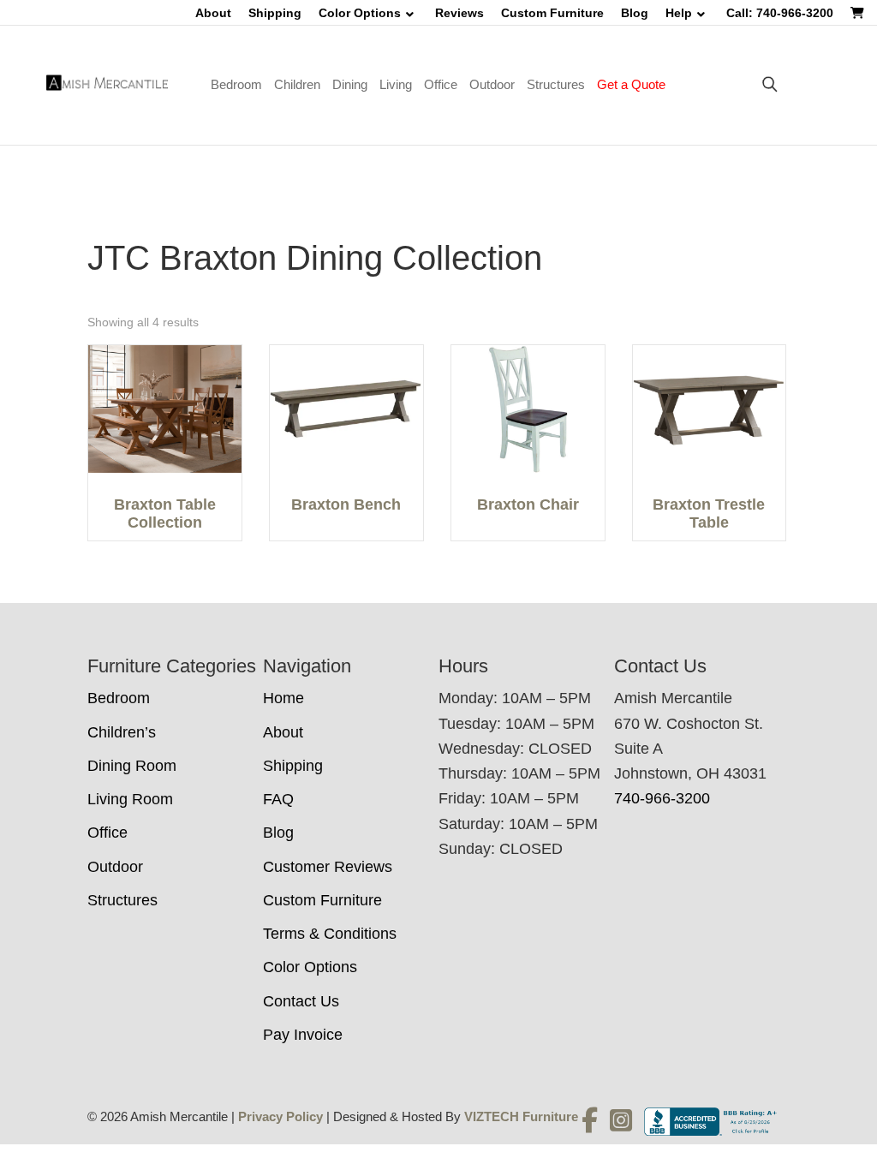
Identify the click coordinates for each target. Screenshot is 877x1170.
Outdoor (492, 84)
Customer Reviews (327, 866)
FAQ (278, 799)
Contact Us (301, 1001)
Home (283, 698)
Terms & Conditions (330, 933)
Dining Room (131, 765)
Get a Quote (631, 84)
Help (678, 13)
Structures (556, 84)
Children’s (121, 732)
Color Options (360, 13)
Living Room (130, 799)
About (213, 13)
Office (440, 84)
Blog (634, 13)
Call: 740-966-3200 (779, 13)
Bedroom (236, 84)
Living (395, 84)
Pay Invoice (303, 1034)
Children (297, 84)
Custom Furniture (552, 13)
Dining (349, 84)
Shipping (274, 13)
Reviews (459, 13)
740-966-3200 (662, 798)
